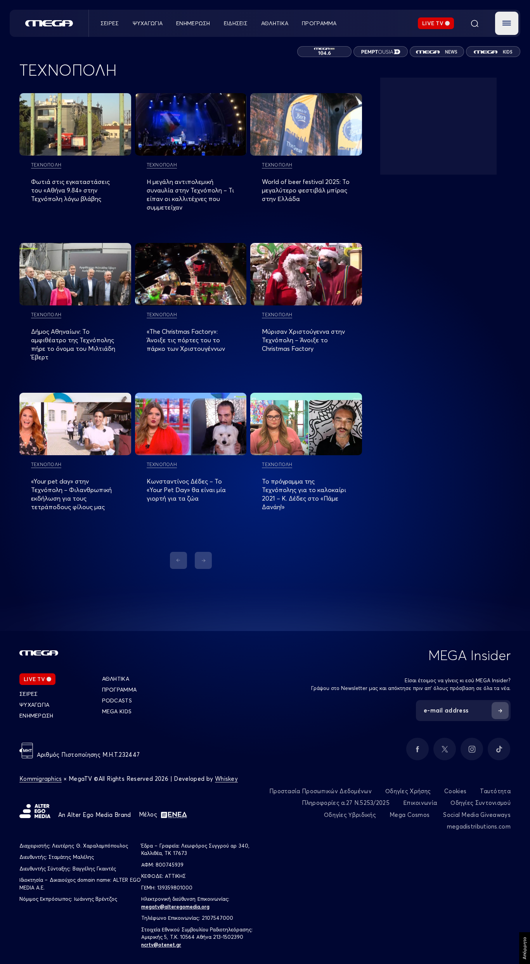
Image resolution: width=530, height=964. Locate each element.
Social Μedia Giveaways (477, 814)
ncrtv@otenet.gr (161, 944)
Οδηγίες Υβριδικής (350, 814)
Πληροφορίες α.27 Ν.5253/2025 (346, 802)
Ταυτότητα (495, 791)
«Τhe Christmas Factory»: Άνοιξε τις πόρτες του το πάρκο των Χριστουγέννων (186, 340)
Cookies (455, 791)
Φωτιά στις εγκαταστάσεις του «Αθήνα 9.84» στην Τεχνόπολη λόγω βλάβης (70, 190)
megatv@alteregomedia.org (175, 906)
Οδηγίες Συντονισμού (480, 802)
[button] (506, 23)
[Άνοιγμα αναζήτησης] (474, 23)
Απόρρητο (524, 948)
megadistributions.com (479, 826)
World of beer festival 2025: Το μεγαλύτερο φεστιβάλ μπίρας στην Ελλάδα (306, 190)
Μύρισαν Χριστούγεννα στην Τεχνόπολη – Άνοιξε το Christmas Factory (303, 340)
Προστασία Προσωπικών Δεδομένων (320, 791)
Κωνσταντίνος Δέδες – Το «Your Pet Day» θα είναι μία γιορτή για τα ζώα (186, 489)
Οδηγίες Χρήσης (408, 791)
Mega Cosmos (410, 814)
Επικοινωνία (420, 802)
